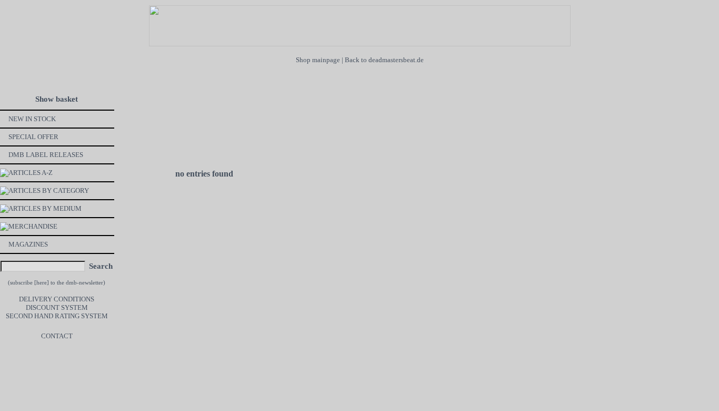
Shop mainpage (318, 60)
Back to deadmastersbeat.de (384, 60)
